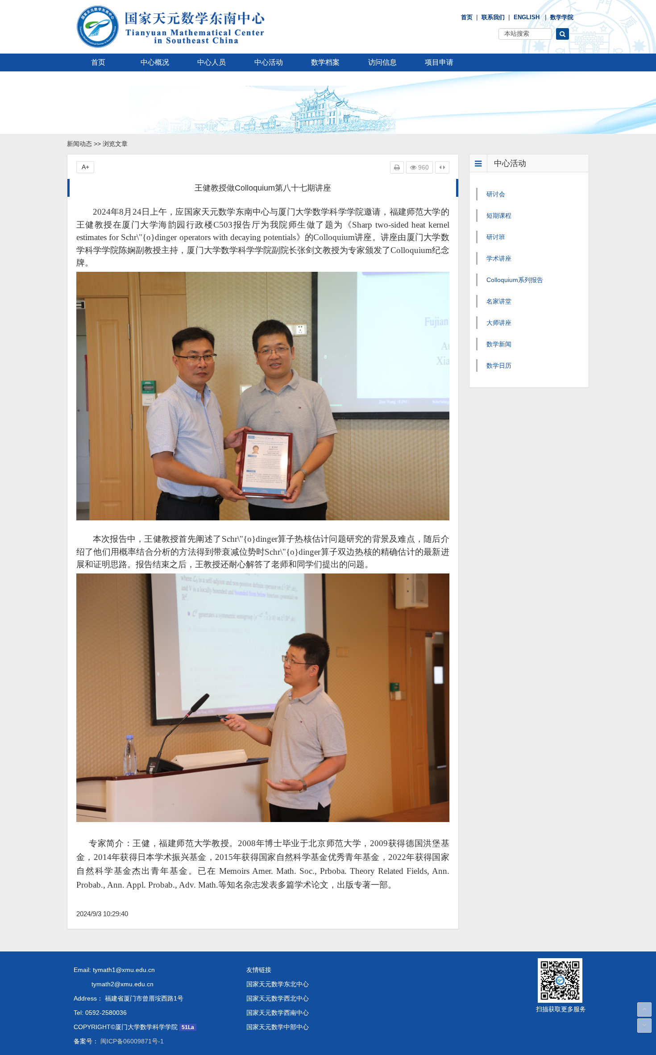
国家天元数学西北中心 (277, 998)
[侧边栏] (442, 167)
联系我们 (493, 17)
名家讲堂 (498, 301)
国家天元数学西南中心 (277, 1012)
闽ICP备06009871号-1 (131, 1041)
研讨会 (495, 194)
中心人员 (211, 62)
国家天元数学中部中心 (277, 1026)
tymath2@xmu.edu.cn (114, 984)
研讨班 (495, 237)
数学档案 (325, 62)
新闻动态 (79, 143)
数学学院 (561, 17)
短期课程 (498, 215)
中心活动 (268, 62)
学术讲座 (498, 258)
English (527, 17)
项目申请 (439, 62)
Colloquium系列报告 (514, 279)
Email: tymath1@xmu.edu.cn (114, 969)
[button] (562, 34)
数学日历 (498, 365)
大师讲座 (498, 322)
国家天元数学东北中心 (277, 984)
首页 (467, 17)
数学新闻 (498, 344)
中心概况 (155, 62)
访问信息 (382, 62)
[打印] (397, 167)
